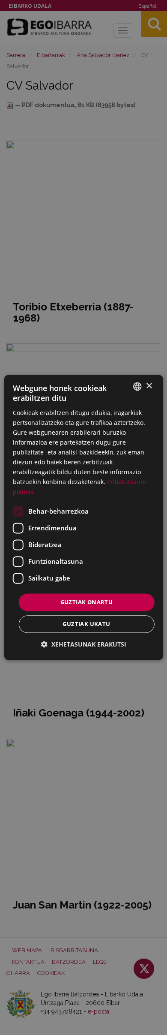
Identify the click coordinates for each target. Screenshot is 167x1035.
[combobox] (137, 386)
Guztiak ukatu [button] (86, 624)
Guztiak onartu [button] (86, 602)
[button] (83, 645)
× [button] (149, 386)
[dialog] (83, 517)
